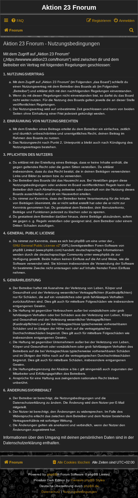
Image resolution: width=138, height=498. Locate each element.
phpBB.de (91, 486)
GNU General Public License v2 (36, 245)
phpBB (52, 474)
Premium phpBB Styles (88, 480)
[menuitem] (17, 20)
